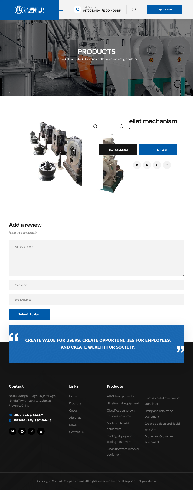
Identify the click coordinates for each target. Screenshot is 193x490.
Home (60, 59)
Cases (73, 410)
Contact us (76, 432)
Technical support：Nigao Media (133, 481)
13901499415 (158, 150)
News (73, 425)
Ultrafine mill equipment (123, 403)
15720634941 (118, 150)
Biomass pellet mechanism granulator (111, 59)
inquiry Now (164, 9)
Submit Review (29, 314)
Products (74, 59)
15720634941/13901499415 (102, 11)
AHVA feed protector (121, 396)
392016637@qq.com (28, 415)
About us (75, 418)
